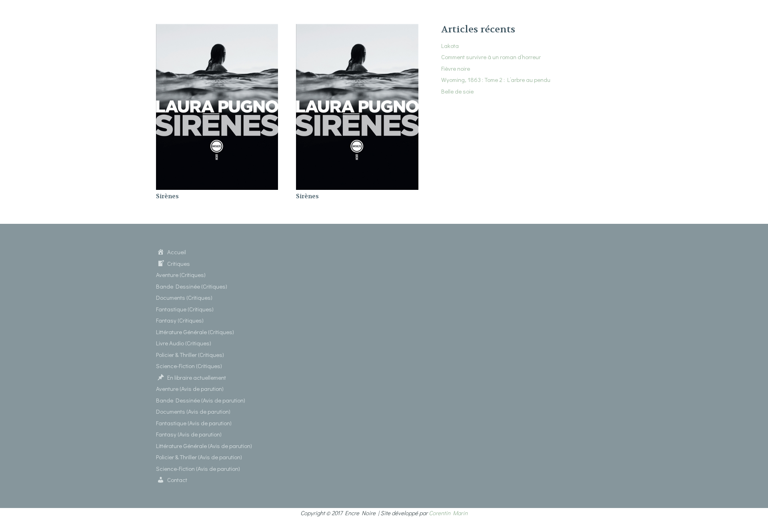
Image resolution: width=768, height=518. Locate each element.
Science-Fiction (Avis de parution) (198, 468)
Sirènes (167, 196)
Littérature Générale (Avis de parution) (204, 446)
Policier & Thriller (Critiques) (190, 355)
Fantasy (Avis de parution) (189, 434)
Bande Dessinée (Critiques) (191, 286)
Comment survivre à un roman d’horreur (491, 57)
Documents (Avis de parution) (193, 411)
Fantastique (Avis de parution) (194, 423)
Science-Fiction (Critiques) (189, 366)
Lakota (450, 46)
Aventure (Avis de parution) (190, 388)
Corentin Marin (448, 513)
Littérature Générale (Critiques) (195, 332)
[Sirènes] (217, 29)
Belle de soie (457, 91)
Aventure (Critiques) (181, 275)
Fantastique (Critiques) (185, 309)
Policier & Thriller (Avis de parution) (199, 457)
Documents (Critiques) (184, 297)
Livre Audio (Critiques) (183, 343)
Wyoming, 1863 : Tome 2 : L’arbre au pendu (495, 80)
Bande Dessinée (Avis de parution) (200, 400)
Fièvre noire (455, 68)
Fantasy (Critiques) (180, 320)
